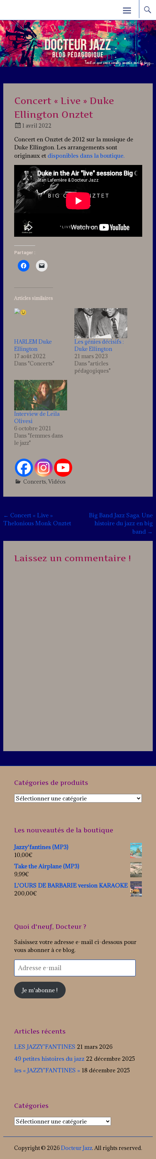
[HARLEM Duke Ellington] (40, 323)
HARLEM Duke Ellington (33, 345)
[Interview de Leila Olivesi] (40, 395)
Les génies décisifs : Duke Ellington (99, 345)
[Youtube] (63, 468)
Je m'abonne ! (40, 990)
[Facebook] (24, 468)
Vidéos (57, 481)
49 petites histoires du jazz (49, 1058)
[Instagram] (43, 468)
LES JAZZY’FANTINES (44, 1046)
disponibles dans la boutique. (86, 155)
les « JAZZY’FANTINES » (47, 1070)
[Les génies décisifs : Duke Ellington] (100, 323)
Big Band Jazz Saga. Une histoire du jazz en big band (121, 523)
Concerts (34, 481)
